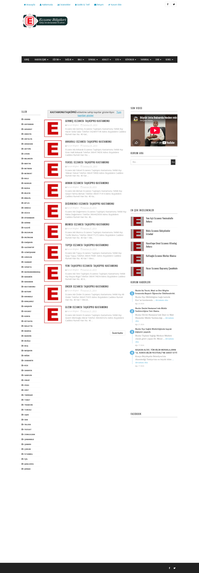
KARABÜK (28, 277)
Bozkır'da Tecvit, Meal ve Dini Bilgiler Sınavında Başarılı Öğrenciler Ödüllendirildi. (155, 292)
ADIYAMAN (29, 124)
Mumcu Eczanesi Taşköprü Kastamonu (87, 224)
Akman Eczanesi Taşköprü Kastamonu (87, 183)
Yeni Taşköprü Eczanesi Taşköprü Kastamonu (91, 265)
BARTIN (27, 163)
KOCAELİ (27, 311)
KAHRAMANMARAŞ (32, 272)
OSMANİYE (28, 360)
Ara (173, 162)
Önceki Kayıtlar (117, 332)
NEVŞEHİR (28, 351)
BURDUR (27, 183)
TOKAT (27, 400)
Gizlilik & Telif (83, 4)
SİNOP (27, 380)
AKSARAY (28, 129)
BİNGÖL (27, 198)
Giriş (26, 59)
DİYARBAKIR (29, 218)
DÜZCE (27, 213)
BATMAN (28, 168)
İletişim (100, 4)
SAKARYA (28, 370)
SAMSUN (28, 375)
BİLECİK (27, 193)
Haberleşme (40, 59)
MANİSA (27, 331)
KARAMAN (28, 282)
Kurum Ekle (115, 4)
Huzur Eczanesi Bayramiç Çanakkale (161, 268)
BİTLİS (27, 203)
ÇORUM (27, 449)
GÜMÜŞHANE (29, 252)
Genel (168, 59)
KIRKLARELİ (29, 301)
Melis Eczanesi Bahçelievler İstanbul (158, 232)
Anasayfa (30, 4)
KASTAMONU (29, 287)
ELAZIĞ (27, 228)
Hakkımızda (47, 4)
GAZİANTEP (29, 247)
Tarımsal (144, 59)
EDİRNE (27, 223)
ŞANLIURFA (29, 464)
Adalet (105, 59)
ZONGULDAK (29, 434)
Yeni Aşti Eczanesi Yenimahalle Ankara (159, 219)
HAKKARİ (28, 262)
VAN (26, 420)
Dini (157, 59)
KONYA (27, 316)
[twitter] (174, 4)
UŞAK (26, 415)
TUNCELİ (27, 410)
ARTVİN (27, 149)
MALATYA (28, 326)
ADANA (27, 119)
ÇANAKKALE (29, 439)
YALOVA (27, 424)
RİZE (26, 365)
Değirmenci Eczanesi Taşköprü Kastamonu (89, 203)
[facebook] (167, 4)
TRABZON (28, 405)
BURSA (27, 188)
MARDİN (27, 336)
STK (117, 59)
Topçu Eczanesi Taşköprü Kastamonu (87, 245)
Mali (80, 59)
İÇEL (26, 459)
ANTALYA (28, 139)
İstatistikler (65, 4)
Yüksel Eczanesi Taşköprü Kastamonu (87, 162)
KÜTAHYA (28, 321)
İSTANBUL (28, 454)
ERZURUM (28, 232)
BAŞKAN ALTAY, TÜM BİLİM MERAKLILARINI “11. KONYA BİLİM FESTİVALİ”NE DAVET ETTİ (156, 351)
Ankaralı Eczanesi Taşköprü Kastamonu (88, 141)
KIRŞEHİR (28, 306)
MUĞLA (27, 341)
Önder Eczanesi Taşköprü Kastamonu (87, 286)
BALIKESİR (28, 158)
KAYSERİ (27, 292)
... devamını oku (160, 300)
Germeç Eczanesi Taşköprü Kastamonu (87, 121)
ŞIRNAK (27, 469)
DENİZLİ (27, 208)
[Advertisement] (124, 33)
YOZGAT (27, 429)
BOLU (26, 178)
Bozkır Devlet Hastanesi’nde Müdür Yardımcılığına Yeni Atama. (151, 309)
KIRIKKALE (28, 296)
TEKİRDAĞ (28, 395)
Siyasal (92, 59)
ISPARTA (28, 267)
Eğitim (56, 59)
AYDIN (27, 154)
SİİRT (26, 390)
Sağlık (68, 59)
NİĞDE (26, 355)
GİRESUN (28, 257)
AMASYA (27, 134)
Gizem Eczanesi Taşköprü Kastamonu (86, 307)
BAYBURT (28, 173)
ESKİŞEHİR (28, 242)
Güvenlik (129, 59)
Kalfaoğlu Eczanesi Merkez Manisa (161, 256)
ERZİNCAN (28, 237)
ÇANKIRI (27, 444)
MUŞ (26, 346)
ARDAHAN (28, 144)
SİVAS (26, 385)
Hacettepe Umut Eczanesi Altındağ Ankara (161, 245)
